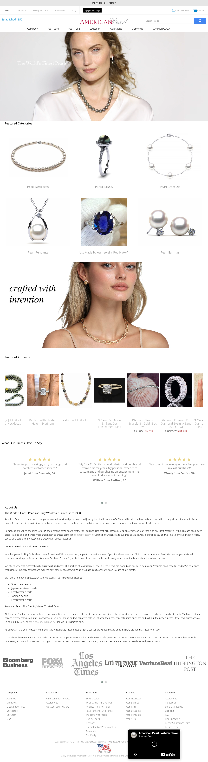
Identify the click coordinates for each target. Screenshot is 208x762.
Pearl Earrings (170, 252)
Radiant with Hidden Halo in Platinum (21, 421)
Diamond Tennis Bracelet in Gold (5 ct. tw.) (121, 423)
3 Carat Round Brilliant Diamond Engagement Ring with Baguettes (188, 423)
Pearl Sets (130, 718)
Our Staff (11, 714)
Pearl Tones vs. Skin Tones (99, 710)
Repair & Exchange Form (177, 722)
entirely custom (83, 534)
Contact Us (170, 702)
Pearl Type (74, 28)
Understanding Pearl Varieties (101, 727)
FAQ (167, 714)
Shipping (169, 710)
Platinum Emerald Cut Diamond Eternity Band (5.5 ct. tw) (154, 423)
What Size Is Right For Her (99, 702)
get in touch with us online (42, 621)
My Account (60, 10)
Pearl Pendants (38, 252)
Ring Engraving (172, 718)
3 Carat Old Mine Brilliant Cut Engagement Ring (88, 423)
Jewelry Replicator (41, 10)
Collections (116, 28)
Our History (12, 710)
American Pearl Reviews (58, 698)
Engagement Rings (92, 10)
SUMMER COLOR (162, 28)
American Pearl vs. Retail (98, 706)
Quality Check (93, 718)
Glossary (90, 722)
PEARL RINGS (104, 187)
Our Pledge (91, 735)
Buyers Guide (92, 698)
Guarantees (52, 702)
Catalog (169, 731)
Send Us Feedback (174, 706)
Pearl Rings (130, 706)
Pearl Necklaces (38, 187)
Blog (74, 10)
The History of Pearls (96, 714)
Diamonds (21, 10)
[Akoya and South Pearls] (104, 347)
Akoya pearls (124, 554)
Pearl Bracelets (170, 187)
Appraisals (91, 731)
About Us (11, 698)
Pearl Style (53, 28)
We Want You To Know (57, 706)
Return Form (171, 727)
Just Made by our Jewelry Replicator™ (104, 252)
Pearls (7, 10)
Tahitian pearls (67, 554)
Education (95, 28)
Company (32, 28)
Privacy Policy (171, 735)
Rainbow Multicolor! (55, 420)
